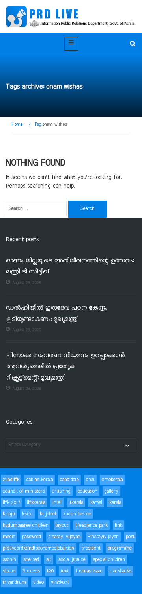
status (9, 571)
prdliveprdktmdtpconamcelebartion (38, 548)
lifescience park (91, 525)
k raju (9, 514)
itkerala (76, 502)
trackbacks (120, 571)
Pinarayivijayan (103, 537)
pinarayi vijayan (64, 537)
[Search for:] (36, 209)
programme (120, 548)
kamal (96, 502)
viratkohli (60, 582)
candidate (69, 480)
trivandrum (14, 582)
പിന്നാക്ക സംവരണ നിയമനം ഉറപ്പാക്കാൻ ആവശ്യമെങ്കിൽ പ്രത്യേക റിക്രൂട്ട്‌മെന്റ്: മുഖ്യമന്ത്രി (65, 367)
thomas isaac (89, 571)
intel (57, 502)
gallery (111, 491)
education (87, 491)
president (91, 548)
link (118, 525)
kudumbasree (77, 514)
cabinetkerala (39, 480)
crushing (61, 491)
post (130, 537)
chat (90, 480)
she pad (31, 560)
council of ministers (24, 491)
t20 (50, 571)
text (65, 571)
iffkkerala (36, 502)
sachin (9, 560)
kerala (115, 502)
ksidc (27, 514)
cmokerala (112, 480)
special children (109, 560)
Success (31, 571)
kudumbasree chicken (26, 525)
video (38, 582)
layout (62, 525)
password (31, 537)
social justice (72, 560)
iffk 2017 (11, 502)
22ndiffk (11, 480)
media (9, 537)
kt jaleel (48, 514)
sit (48, 560)
